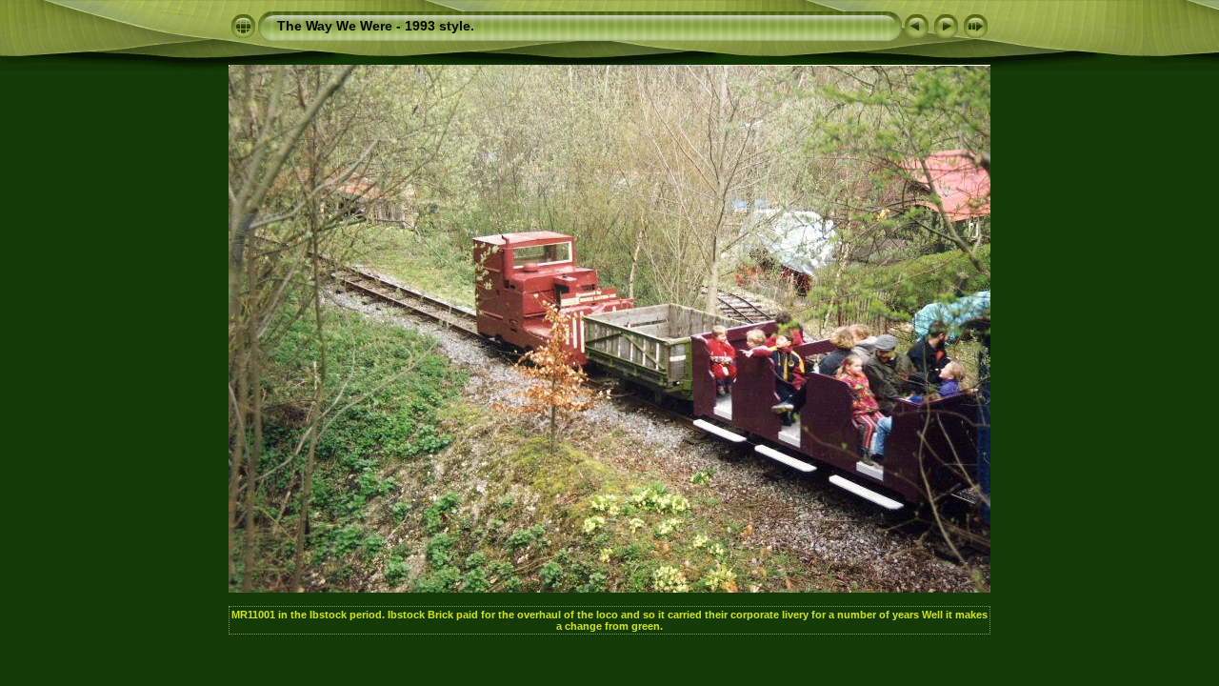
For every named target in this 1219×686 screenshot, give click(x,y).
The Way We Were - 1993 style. (375, 25)
